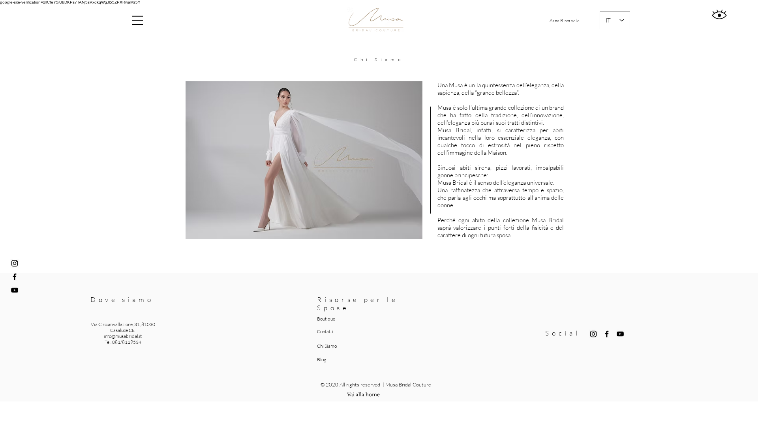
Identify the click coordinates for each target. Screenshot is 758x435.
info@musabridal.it (123, 336)
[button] (137, 20)
